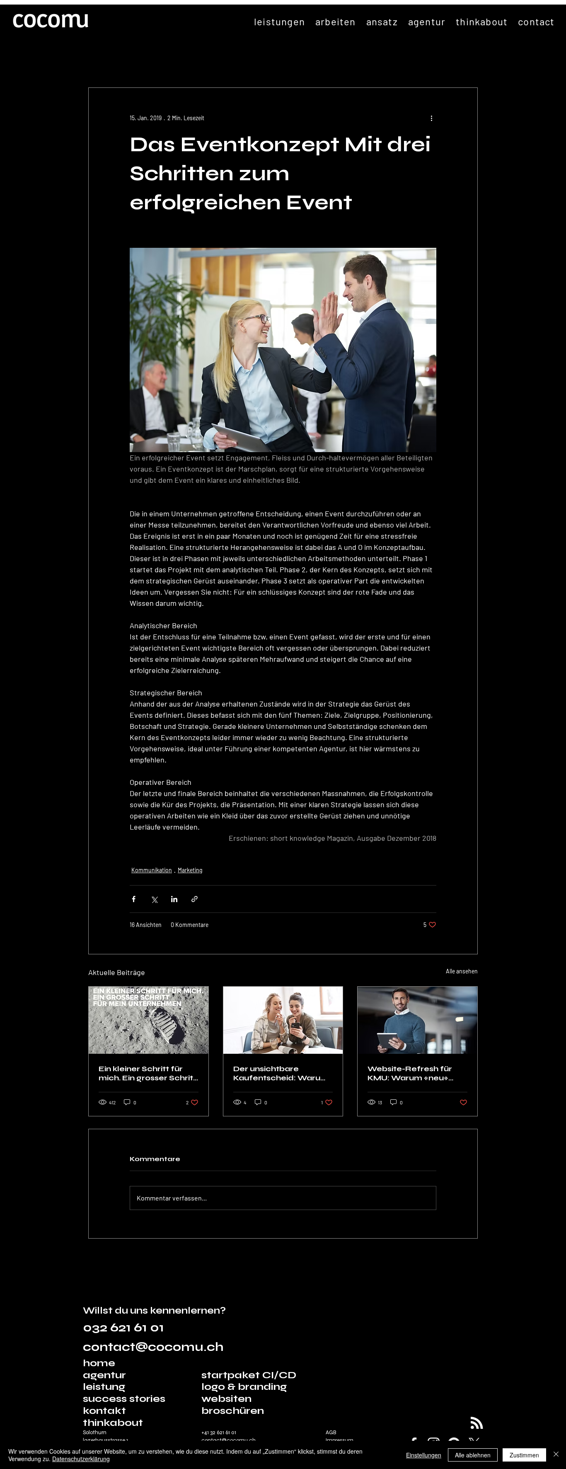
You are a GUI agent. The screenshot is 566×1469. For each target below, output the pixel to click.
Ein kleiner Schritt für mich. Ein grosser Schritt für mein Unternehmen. (147, 1073)
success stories (124, 1399)
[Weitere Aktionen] (431, 118)
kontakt (104, 1411)
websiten (226, 1399)
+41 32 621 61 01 (218, 1432)
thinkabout (113, 1423)
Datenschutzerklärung (81, 1458)
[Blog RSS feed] (477, 1423)
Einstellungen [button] (423, 1455)
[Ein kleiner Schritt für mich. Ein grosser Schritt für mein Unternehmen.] (148, 1020)
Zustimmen (524, 1455)
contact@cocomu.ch (153, 1347)
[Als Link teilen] (194, 899)
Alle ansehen (462, 971)
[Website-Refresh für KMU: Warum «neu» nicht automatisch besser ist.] (417, 1020)
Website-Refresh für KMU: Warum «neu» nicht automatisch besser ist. (410, 1073)
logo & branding (244, 1387)
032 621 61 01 (123, 1327)
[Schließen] (556, 1454)
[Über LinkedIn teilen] (174, 899)
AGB (331, 1432)
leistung (104, 1387)
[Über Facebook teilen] (134, 899)
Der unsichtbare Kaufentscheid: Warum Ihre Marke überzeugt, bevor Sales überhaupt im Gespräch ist (281, 1073)
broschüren (232, 1411)
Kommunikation (151, 870)
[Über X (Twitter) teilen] (154, 899)
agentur (104, 1375)
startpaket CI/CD (248, 1375)
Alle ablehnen (473, 1455)
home (100, 1363)
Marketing (190, 870)
